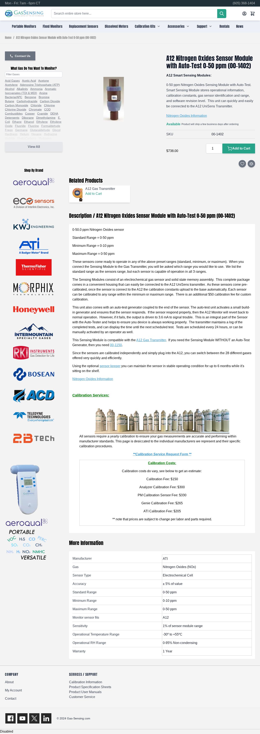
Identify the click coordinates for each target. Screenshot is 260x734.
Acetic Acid (29, 80)
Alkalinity (22, 88)
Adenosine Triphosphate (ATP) (40, 84)
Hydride (10, 138)
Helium (24, 134)
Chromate (35, 109)
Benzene (30, 97)
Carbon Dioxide (50, 101)
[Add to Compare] (251, 163)
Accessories (176, 26)
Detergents (12, 117)
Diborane (28, 117)
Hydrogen (45, 138)
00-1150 (116, 345)
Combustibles (14, 113)
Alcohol (9, 88)
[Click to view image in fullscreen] (113, 99)
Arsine (43, 93)
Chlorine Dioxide (15, 109)
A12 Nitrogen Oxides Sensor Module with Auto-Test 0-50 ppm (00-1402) (56, 38)
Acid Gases (12, 80)
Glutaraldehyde (40, 130)
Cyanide (42, 113)
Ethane (17, 121)
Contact (10, 698)
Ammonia (36, 88)
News (239, 26)
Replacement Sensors (83, 26)
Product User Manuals (85, 692)
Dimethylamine (45, 117)
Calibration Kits (145, 26)
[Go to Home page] (24, 13)
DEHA (54, 113)
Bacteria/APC (13, 97)
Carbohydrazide (27, 101)
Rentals (225, 26)
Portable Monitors (24, 26)
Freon (9, 130)
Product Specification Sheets (90, 687)
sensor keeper (110, 366)
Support (202, 26)
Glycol (56, 130)
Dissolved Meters (116, 26)
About (9, 682)
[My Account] (244, 13)
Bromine (44, 97)
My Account (13, 690)
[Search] (221, 13)
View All (34, 146)
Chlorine (49, 105)
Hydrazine (50, 134)
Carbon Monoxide (16, 105)
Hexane (36, 134)
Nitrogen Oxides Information (186, 115)
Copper (30, 113)
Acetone (43, 80)
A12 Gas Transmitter (151, 340)
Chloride (36, 105)
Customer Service (82, 697)
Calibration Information (85, 682)
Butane (9, 101)
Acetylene (11, 84)
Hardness (11, 134)
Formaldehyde (50, 126)
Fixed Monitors (52, 26)
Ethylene (42, 121)
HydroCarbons (26, 138)
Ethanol (29, 121)
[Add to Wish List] (242, 163)
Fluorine (33, 126)
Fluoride (20, 126)
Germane (21, 130)
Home (8, 38)
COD (47, 109)
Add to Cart (93, 193)
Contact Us (22, 56)
